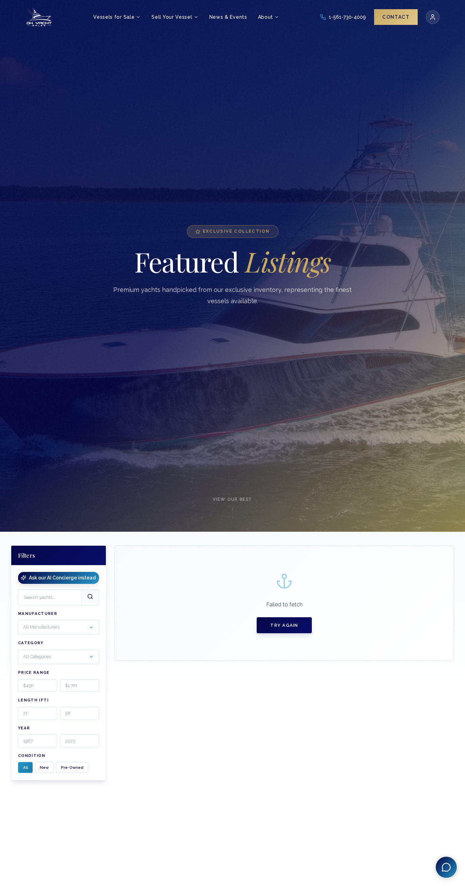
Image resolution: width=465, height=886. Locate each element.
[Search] (90, 597)
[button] (58, 627)
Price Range (34, 672)
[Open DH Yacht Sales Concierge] (446, 867)
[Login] (432, 17)
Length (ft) (33, 700)
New (44, 767)
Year (24, 728)
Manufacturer (37, 613)
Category (31, 642)
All (25, 767)
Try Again (284, 625)
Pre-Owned (72, 767)
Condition (31, 755)
